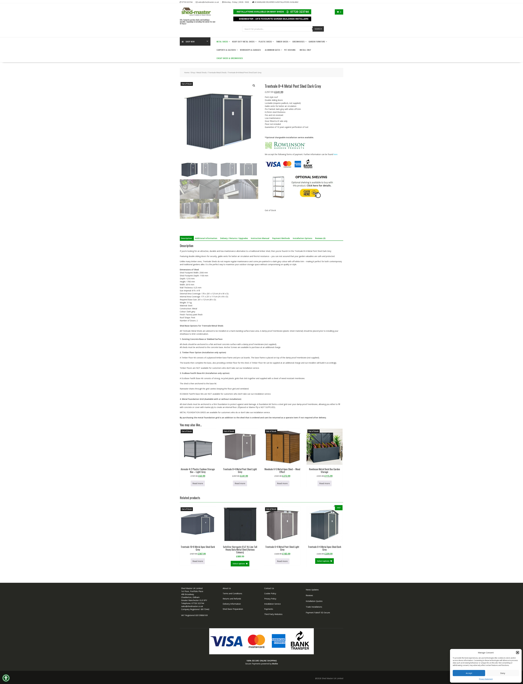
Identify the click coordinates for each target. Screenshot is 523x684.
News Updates (312, 589)
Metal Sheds (222, 41)
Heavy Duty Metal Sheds (243, 41)
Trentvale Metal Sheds (217, 72)
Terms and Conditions (232, 593)
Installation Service (272, 604)
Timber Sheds (282, 41)
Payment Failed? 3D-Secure (318, 612)
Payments (268, 609)
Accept (469, 673)
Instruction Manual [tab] (260, 238)
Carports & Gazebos (226, 49)
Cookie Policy (270, 593)
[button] (517, 652)
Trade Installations (314, 607)
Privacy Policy (270, 598)
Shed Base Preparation (233, 609)
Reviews (309, 595)
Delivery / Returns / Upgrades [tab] (234, 238)
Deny (502, 673)
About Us (227, 588)
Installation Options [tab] (302, 238)
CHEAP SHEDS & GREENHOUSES (230, 58)
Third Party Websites (273, 614)
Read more (198, 483)
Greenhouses (298, 41)
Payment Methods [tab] (281, 238)
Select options (239, 563)
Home (186, 72)
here (335, 154)
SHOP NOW (190, 41)
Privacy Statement (486, 679)
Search (318, 29)
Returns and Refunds (232, 598)
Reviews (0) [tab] (320, 238)
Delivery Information (232, 604)
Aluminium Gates (272, 49)
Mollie (275, 663)
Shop (193, 72)
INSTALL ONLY (305, 49)
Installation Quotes (314, 601)
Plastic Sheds (265, 41)
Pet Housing (290, 49)
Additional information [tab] (206, 238)
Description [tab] (186, 238)
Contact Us (269, 588)
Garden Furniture (317, 41)
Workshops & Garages (250, 49)
